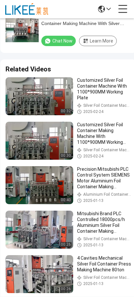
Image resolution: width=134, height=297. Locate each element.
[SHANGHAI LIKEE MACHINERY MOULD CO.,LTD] (26, 9)
